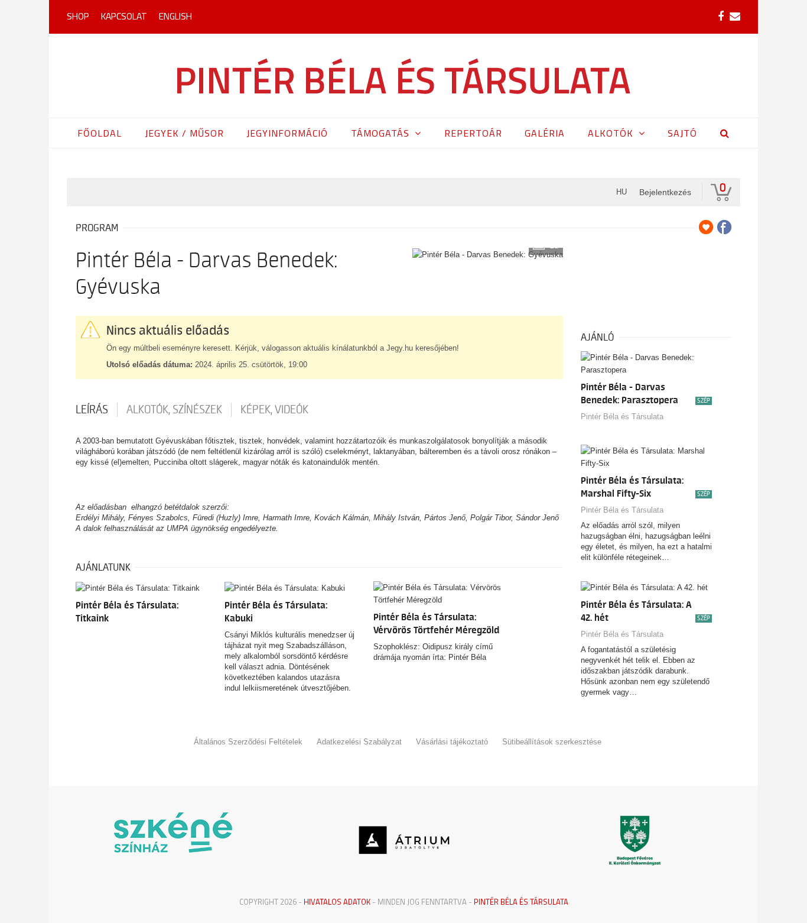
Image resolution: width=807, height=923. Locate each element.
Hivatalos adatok (337, 902)
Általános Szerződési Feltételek (248, 741)
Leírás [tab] (92, 409)
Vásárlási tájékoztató (452, 741)
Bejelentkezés (665, 192)
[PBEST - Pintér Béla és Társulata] (403, 75)
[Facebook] (721, 16)
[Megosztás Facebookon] (724, 227)
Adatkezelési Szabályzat (359, 741)
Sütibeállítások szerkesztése (551, 741)
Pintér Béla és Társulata (622, 416)
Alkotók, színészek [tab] (174, 409)
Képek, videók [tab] (274, 409)
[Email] (735, 16)
